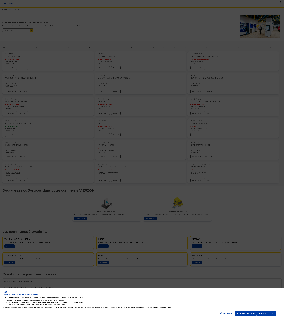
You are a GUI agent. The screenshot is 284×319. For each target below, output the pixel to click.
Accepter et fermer (267, 313)
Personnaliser (227, 313)
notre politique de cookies (164, 307)
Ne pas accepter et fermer (246, 313)
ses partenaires (30, 297)
